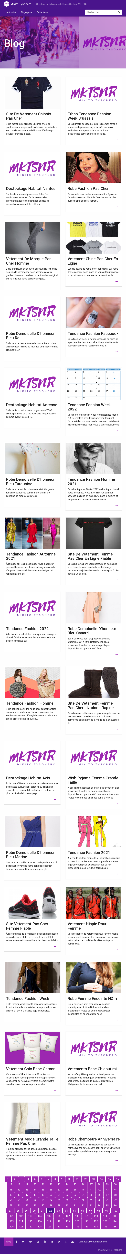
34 (35, 1189)
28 (99, 1184)
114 (21, 1221)
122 (96, 1221)
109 (86, 1216)
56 (99, 1195)
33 (27, 1189)
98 (98, 1210)
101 (12, 1216)
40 (83, 1189)
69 (91, 1200)
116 (40, 1221)
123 (105, 1221)
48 (35, 1195)
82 (83, 1205)
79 (59, 1205)
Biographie (26, 12)
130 (58, 1226)
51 (59, 1195)
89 (26, 1210)
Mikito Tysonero (20, 4)
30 (115, 1184)
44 (115, 1189)
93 (58, 1210)
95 (74, 1210)
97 (90, 1210)
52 (67, 1195)
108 (77, 1216)
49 (43, 1195)
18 (19, 1184)
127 (30, 1226)
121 (86, 1221)
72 (115, 1200)
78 (51, 1205)
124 (114, 1221)
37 (59, 1189)
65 (59, 1200)
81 (75, 1205)
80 (67, 1205)
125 (12, 1226)
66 (67, 1200)
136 (114, 1226)
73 (11, 1205)
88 (18, 1210)
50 (51, 1195)
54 (83, 1195)
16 (117, 1179)
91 (42, 1210)
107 (68, 1216)
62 (35, 1200)
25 (75, 1184)
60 (19, 1200)
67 (75, 1200)
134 (96, 1226)
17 (11, 1184)
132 (77, 1226)
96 (82, 1210)
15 (109, 1179)
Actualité (11, 12)
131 (68, 1226)
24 (67, 1184)
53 (75, 1195)
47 (27, 1195)
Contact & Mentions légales (93, 1241)
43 (107, 1189)
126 (21, 1226)
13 (93, 1179)
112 (114, 1216)
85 (107, 1205)
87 (10, 1210)
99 (106, 1210)
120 (77, 1221)
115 (30, 1221)
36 (51, 1189)
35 (43, 1189)
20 (35, 1184)
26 (83, 1184)
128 (40, 1226)
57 (107, 1195)
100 (115, 1210)
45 (11, 1195)
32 (19, 1189)
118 (58, 1221)
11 (77, 1179)
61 (27, 1200)
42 (99, 1189)
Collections (42, 12)
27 (91, 1184)
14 (101, 1179)
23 (59, 1184)
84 (99, 1205)
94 (66, 1210)
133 (86, 1226)
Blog (8, 1241)
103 (30, 1216)
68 (83, 1200)
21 (43, 1184)
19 (27, 1184)
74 (19, 1205)
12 (85, 1179)
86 (115, 1205)
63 (43, 1200)
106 (58, 1216)
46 (19, 1195)
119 (68, 1221)
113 (12, 1221)
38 (67, 1189)
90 (34, 1210)
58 (115, 1195)
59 (11, 1200)
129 (49, 1226)
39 (75, 1189)
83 (91, 1205)
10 (69, 1179)
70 (99, 1200)
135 (105, 1226)
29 (107, 1184)
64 (51, 1200)
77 (43, 1205)
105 (49, 1216)
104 (40, 1216)
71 (107, 1200)
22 (51, 1184)
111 (105, 1216)
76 (35, 1205)
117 (49, 1221)
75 (27, 1205)
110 (96, 1216)
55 (91, 1195)
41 (91, 1189)
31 (11, 1189)
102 (21, 1216)
